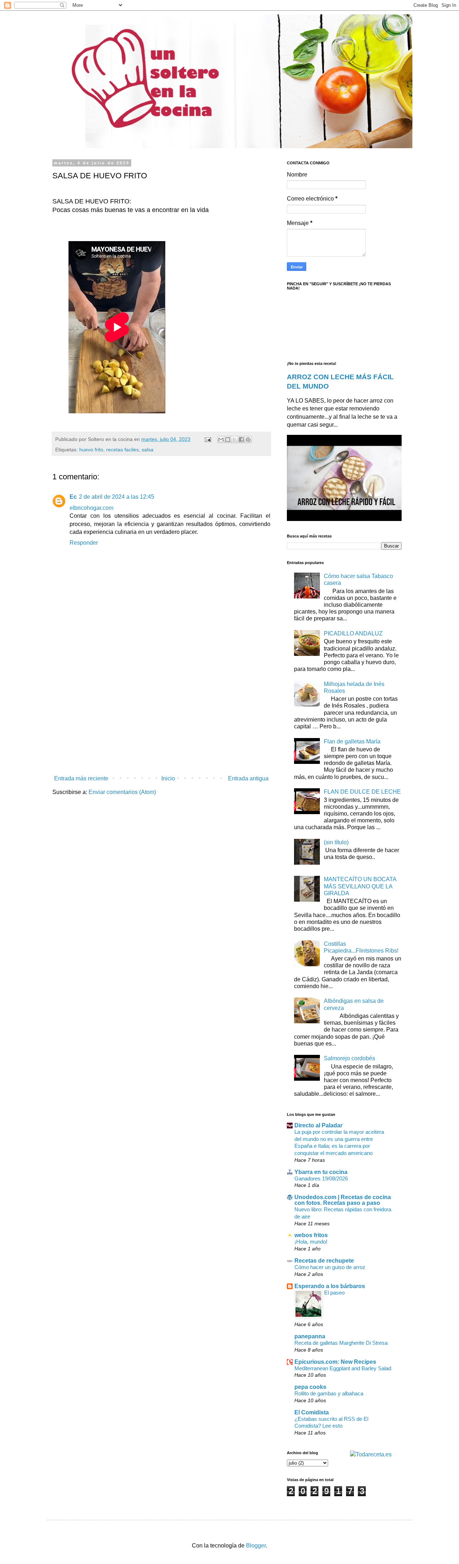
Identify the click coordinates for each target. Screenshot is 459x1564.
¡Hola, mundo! (310, 1242)
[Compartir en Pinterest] (248, 439)
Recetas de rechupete (324, 1261)
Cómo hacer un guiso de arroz (329, 1267)
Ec (73, 497)
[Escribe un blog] (227, 439)
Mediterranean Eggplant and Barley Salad (342, 1368)
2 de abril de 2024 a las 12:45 (116, 497)
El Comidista (311, 1412)
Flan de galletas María (352, 741)
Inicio (168, 778)
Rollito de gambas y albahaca (328, 1393)
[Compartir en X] (234, 439)
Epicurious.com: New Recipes (335, 1362)
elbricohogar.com (91, 508)
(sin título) (336, 842)
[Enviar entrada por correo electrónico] (207, 439)
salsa (147, 449)
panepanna (309, 1336)
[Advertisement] (161, 713)
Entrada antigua (248, 778)
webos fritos (311, 1235)
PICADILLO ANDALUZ (353, 633)
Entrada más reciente (81, 778)
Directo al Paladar (318, 1125)
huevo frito (91, 449)
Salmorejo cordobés (349, 1058)
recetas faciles (122, 449)
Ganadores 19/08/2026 (321, 1178)
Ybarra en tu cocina (320, 1172)
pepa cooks (310, 1387)
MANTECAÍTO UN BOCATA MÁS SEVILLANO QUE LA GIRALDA (360, 886)
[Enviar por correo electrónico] (220, 439)
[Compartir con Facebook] (241, 439)
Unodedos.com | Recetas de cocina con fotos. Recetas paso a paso (342, 1200)
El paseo (334, 1293)
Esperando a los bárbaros (329, 1286)
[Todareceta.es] (371, 1454)
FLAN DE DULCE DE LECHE (362, 792)
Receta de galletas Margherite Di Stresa (341, 1343)
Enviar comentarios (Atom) (122, 792)
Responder (84, 543)
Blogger (256, 1545)
